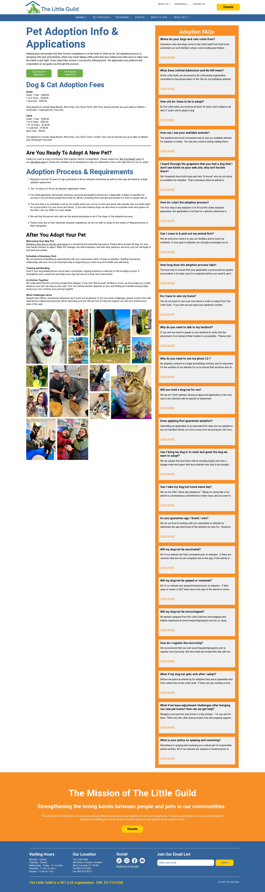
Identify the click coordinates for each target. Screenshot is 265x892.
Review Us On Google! (127, 866)
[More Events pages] (145, 17)
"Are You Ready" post (130, 159)
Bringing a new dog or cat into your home (47, 244)
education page (38, 162)
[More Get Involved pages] (110, 17)
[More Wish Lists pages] (188, 17)
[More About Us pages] (169, 4)
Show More (167, 57)
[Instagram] (126, 860)
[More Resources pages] (188, 4)
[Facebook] (134, 860)
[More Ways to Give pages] (169, 17)
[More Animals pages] (87, 17)
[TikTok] (119, 860)
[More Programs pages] (130, 17)
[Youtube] (142, 860)
